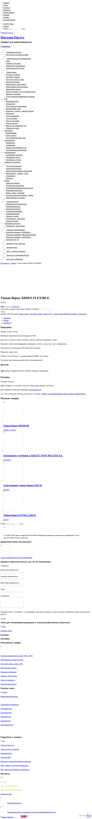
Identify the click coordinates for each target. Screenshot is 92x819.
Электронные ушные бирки (16, 84)
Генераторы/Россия (13, 206)
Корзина (6, 15)
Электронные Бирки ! (9, 684)
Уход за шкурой (11, 123)
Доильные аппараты (9, 672)
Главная (6, 3)
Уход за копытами (12, 121)
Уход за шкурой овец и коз (16, 138)
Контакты (6, 8)
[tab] (47, 318)
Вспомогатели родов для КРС (12, 660)
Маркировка (10, 143)
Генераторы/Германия (14, 211)
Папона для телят (12, 128)
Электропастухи (7, 745)
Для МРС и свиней (13, 77)
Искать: (3, 524)
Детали (6, 320)
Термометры (10, 176)
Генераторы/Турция (13, 209)
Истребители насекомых (15, 185)
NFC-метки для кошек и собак (17, 55)
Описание (7, 318)
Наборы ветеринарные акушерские (19, 171)
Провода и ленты (12, 216)
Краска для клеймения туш (16, 126)
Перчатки (9, 178)
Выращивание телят (13, 109)
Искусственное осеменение (16, 106)
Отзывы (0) (7, 323)
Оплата (6, 26)
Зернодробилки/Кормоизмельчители (19, 188)
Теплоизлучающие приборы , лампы (19, 195)
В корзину (3, 311)
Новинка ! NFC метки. (9, 676)
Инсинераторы (7, 753)
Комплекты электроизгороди (16, 204)
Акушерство (10, 104)
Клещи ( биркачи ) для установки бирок (20, 92)
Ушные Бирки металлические (17, 87)
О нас (5, 5)
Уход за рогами (11, 118)
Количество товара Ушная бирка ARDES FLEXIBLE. (20, 309)
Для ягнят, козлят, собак (15, 79)
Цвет (3, 307)
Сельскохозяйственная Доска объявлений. (16, 558)
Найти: (5, 29)
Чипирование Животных (10, 705)
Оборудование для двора (15, 198)
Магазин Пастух (12, 37)
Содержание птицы (13, 157)
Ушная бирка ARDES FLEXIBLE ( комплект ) (70, 314)
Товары (13, 263)
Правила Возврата (14, 803)
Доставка (6, 10)
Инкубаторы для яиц (13, 160)
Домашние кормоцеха (14, 190)
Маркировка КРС (12, 101)
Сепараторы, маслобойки (15, 226)
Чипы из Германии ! (8, 680)
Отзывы (6, 17)
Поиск (21, 523)
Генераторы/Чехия (13, 214)
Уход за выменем (12, 116)
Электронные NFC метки (15, 68)
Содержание (10, 145)
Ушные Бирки (6, 757)
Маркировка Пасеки (13, 89)
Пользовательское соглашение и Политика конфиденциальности (31, 812)
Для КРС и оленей (13, 75)
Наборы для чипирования (15, 66)
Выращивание (11, 133)
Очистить (16, 307)
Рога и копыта (11, 135)
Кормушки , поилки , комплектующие (20, 111)
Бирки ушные (24, 314)
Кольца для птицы (13, 82)
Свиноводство (6, 713)
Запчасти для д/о (12, 240)
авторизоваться (35, 390)
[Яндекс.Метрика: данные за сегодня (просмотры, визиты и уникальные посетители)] (7, 817)
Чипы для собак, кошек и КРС (12, 664)
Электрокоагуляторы (13, 168)
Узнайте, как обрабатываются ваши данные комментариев (63, 394)
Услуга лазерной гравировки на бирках (20, 96)
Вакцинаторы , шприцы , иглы (17, 173)
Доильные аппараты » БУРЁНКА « (19, 237)
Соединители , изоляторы (15, 219)
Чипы (8, 61)
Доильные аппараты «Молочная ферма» (21, 235)
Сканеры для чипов (13, 63)
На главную (5, 263)
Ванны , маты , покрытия (15, 193)
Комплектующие (12, 221)
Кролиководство (7, 725)
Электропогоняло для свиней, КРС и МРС (17, 656)
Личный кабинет (9, 20)
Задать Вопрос (8, 12)
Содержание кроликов (14, 155)
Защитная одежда (12, 183)
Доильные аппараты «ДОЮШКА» (18, 232)
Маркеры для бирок (13, 94)
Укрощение (10, 113)
